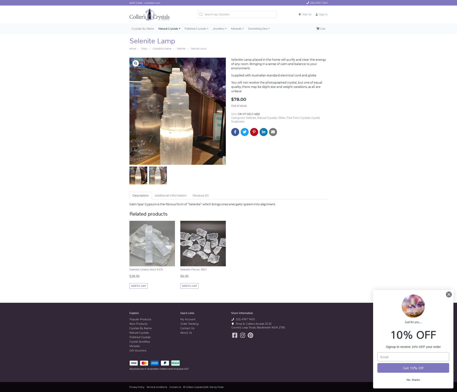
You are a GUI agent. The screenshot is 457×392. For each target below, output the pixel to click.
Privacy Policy (136, 387)
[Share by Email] (273, 132)
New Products (138, 323)
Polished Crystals (195, 28)
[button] (135, 63)
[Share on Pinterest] (254, 132)
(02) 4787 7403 (319, 2)
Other (281, 117)
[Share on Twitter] (244, 132)
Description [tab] (140, 195)
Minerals (236, 28)
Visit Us (306, 14)
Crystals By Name (143, 28)
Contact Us (187, 328)
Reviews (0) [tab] (201, 195)
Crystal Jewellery (139, 341)
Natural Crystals (168, 28)
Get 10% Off (413, 367)
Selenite (251, 117)
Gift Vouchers (137, 350)
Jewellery (219, 28)
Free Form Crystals (298, 117)
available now (152, 2)
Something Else (258, 28)
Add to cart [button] (138, 285)
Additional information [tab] (171, 195)
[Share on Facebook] (235, 132)
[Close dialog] (449, 294)
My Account (187, 319)
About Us (186, 332)
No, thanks (413, 380)
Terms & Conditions (157, 387)
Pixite (220, 387)
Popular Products (140, 319)
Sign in (323, 14)
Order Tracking (189, 323)
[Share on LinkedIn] (263, 132)
